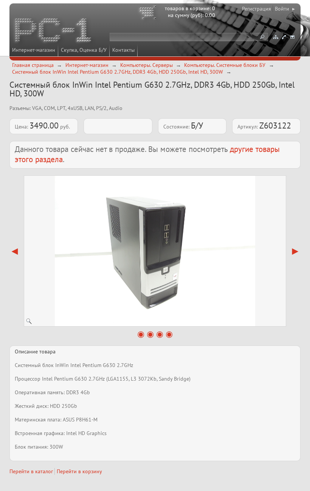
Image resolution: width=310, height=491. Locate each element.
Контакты (123, 49)
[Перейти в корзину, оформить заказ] (149, 13)
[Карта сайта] (275, 37)
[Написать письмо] (292, 37)
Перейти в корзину (79, 471)
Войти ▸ (285, 8)
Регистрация (256, 8)
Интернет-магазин (33, 49)
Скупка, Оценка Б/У (84, 49)
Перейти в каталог (31, 471)
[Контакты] (284, 37)
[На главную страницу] (53, 31)
